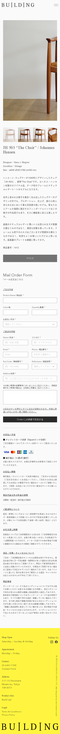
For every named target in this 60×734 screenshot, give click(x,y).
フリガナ (36, 337)
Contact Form (9, 668)
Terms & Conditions (11, 711)
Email (6, 349)
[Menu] (56, 5)
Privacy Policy (8, 715)
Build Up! (7, 699)
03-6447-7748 (9, 665)
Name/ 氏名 (9, 337)
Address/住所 (9, 373)
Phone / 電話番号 (40, 349)
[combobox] (30, 324)
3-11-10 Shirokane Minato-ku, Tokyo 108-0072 (11, 684)
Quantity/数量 (38, 307)
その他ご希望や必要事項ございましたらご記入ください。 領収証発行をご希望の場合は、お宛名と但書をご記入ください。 (30, 386)
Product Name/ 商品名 (13, 295)
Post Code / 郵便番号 (12, 361)
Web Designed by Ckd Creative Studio (56, 701)
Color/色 (6, 307)
